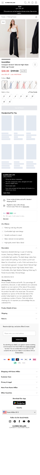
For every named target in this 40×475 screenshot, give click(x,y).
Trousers (3, 17)
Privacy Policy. (19, 352)
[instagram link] (10, 421)
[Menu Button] (2, 2)
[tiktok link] (29, 421)
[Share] (36, 17)
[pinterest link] (15, 421)
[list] (19, 8)
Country (19, 408)
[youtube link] (24, 421)
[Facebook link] (19, 421)
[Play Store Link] (19, 403)
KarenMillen (5, 62)
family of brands (30, 347)
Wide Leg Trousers (11, 17)
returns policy (26, 207)
